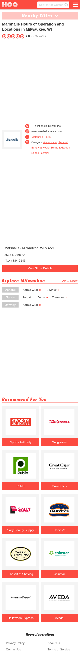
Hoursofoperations (40, 634)
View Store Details (40, 268)
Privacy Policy (15, 643)
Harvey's (59, 530)
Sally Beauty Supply (20, 530)
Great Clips (59, 486)
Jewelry (44, 153)
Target (27, 297)
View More (70, 281)
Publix (21, 486)
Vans (41, 297)
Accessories (50, 142)
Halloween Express (20, 618)
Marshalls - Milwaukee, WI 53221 (29, 248)
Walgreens (59, 442)
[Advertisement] (40, 80)
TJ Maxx (51, 289)
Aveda (59, 618)
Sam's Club (30, 289)
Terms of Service (59, 649)
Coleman (58, 297)
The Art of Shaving (20, 574)
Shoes (35, 153)
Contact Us (13, 649)
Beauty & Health (40, 147)
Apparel (63, 142)
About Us (54, 643)
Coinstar (59, 574)
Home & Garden (60, 147)
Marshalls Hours (41, 136)
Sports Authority (20, 442)
